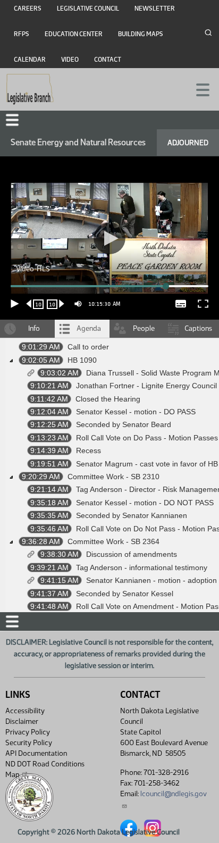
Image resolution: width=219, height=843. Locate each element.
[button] (109, 421)
